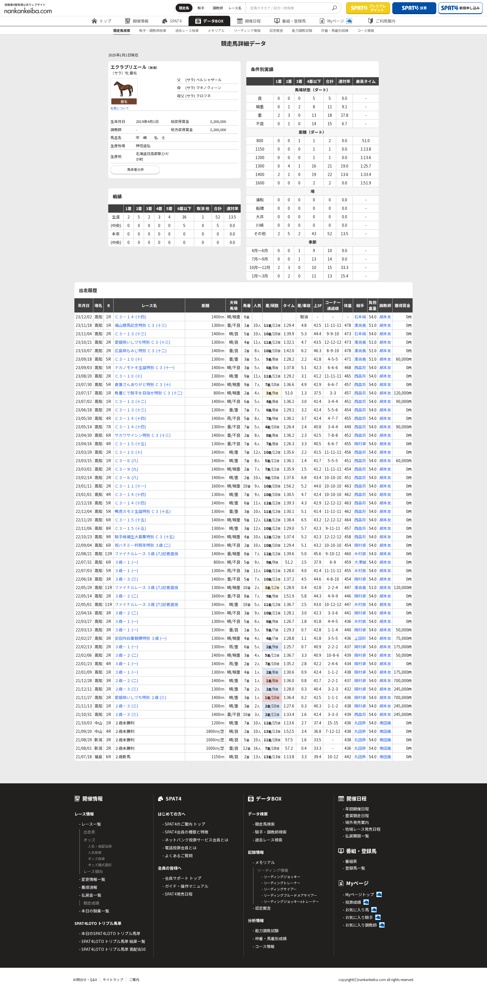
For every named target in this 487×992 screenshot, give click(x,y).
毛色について (119, 108)
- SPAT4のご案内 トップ (183, 824)
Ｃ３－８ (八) (126, 460)
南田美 (385, 723)
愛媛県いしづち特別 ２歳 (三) (140, 697)
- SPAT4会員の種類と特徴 (185, 832)
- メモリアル (264, 862)
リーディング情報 (247, 30)
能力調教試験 (302, 30)
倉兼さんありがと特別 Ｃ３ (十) (143, 384)
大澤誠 (360, 562)
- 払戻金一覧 (90, 895)
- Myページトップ (358, 894)
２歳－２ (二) (126, 680)
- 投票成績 (352, 902)
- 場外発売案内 (356, 822)
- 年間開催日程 (356, 809)
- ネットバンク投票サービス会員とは (195, 840)
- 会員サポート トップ (181, 878)
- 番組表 (350, 861)
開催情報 (141, 21)
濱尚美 (360, 325)
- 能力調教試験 (266, 930)
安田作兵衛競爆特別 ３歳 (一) (141, 638)
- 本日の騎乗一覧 (94, 911)
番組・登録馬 (294, 21)
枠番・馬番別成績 (334, 30)
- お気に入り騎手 (358, 917)
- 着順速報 (88, 887)
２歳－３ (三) (126, 689)
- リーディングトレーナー (281, 882)
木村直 (360, 553)
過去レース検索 (187, 30)
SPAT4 (176, 21)
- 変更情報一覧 (92, 879)
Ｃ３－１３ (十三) (130, 333)
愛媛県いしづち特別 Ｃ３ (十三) (142, 342)
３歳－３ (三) (126, 579)
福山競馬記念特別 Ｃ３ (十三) (141, 325)
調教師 (218, 7)
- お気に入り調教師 (360, 925)
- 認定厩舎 (262, 908)
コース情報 (365, 30)
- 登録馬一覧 (354, 868)
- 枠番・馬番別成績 (270, 938)
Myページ (335, 21)
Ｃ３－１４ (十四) (130, 316)
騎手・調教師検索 (152, 30)
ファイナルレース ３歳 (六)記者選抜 (146, 604)
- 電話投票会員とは (179, 847)
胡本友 (385, 316)
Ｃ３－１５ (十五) (130, 443)
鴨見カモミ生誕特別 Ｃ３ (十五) (143, 511)
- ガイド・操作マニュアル (185, 886)
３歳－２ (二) (126, 596)
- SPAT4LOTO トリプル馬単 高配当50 (112, 949)
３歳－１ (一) (126, 562)
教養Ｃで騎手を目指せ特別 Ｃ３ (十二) (148, 393)
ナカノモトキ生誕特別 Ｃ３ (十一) (144, 367)
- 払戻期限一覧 (356, 836)
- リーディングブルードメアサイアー (289, 895)
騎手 (201, 7)
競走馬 (184, 7)
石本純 (360, 316)
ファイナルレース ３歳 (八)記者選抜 (146, 553)
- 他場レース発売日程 (361, 829)
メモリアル (216, 30)
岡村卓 (360, 443)
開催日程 (253, 21)
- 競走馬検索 (264, 824)
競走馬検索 (121, 30)
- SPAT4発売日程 (177, 894)
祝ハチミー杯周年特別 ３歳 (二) (143, 545)
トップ (105, 21)
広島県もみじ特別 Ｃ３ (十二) (141, 350)
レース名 (235, 7)
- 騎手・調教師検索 (270, 832)
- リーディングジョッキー (281, 876)
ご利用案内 (385, 21)
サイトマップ (113, 979)
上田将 (360, 638)
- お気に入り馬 (356, 909)
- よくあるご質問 (177, 855)
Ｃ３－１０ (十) (128, 359)
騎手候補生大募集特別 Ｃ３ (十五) (144, 536)
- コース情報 (264, 946)
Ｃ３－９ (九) (126, 469)
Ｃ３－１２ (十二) (130, 401)
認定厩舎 (276, 30)
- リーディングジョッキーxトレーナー (290, 901)
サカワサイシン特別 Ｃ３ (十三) (143, 435)
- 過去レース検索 (267, 840)
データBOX (213, 21)
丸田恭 (360, 723)
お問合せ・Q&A (85, 979)
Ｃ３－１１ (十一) (130, 486)
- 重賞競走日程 (356, 815)
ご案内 (134, 979)
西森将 (360, 367)
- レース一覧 (90, 824)
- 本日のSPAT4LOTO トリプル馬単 (109, 933)
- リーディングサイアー (279, 889)
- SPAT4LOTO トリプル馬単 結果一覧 (112, 941)
